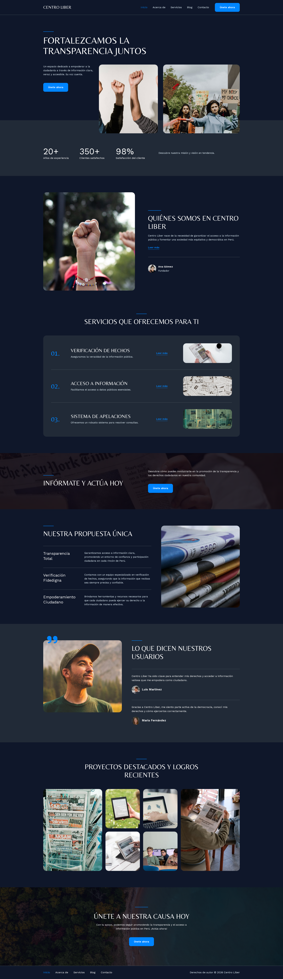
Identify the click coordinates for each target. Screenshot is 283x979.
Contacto (203, 7)
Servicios (176, 7)
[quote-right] (52, 640)
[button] (227, 7)
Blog (189, 7)
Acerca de (159, 7)
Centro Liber (57, 7)
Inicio (144, 7)
